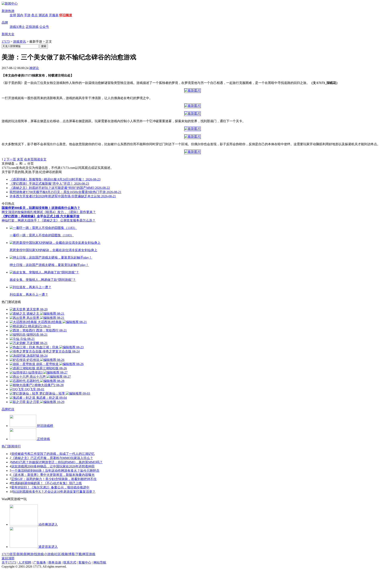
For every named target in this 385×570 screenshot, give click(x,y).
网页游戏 (88, 554)
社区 (57, 554)
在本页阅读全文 (35, 159)
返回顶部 (8, 558)
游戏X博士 (17, 26)
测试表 (43, 15)
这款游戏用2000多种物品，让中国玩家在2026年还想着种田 (53, 466)
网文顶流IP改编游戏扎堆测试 (22, 212)
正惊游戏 (32, 26)
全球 (13, 15)
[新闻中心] (10, 3)
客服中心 (84, 562)
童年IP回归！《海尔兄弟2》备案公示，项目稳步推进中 (50, 487)
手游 (27, 15)
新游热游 (8, 11)
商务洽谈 (54, 562)
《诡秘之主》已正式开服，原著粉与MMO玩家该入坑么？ (52, 458)
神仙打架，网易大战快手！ (21, 220)
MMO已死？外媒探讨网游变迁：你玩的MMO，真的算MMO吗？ (57, 462)
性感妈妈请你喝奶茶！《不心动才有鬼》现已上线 (46, 483)
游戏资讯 (19, 41)
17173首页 (9, 554)
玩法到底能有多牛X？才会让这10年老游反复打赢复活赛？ (54, 491)
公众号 (44, 26)
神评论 (34, 68)
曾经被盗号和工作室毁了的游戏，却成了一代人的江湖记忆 (53, 453)
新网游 (28, 554)
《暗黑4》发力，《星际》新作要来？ (69, 212)
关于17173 (9, 562)
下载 (78, 554)
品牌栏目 (8, 409)
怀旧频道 (65, 15)
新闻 (20, 554)
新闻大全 (8, 34)
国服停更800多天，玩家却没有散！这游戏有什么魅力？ (41, 207)
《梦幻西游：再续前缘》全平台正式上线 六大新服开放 (40, 216)
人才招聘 (24, 562)
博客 (71, 554)
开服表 (54, 15)
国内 (20, 15)
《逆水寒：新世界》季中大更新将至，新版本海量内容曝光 (53, 474)
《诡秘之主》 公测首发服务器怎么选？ (67, 220)
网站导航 (99, 562)
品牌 (5, 22)
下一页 (11, 159)
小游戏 (49, 554)
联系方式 (69, 562)
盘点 (34, 15)
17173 (6, 41)
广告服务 (39, 562)
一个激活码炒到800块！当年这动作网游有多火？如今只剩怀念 (55, 470)
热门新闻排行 (11, 446)
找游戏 (39, 554)
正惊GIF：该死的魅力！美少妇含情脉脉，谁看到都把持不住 (54, 479)
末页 (20, 159)
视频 (64, 554)
